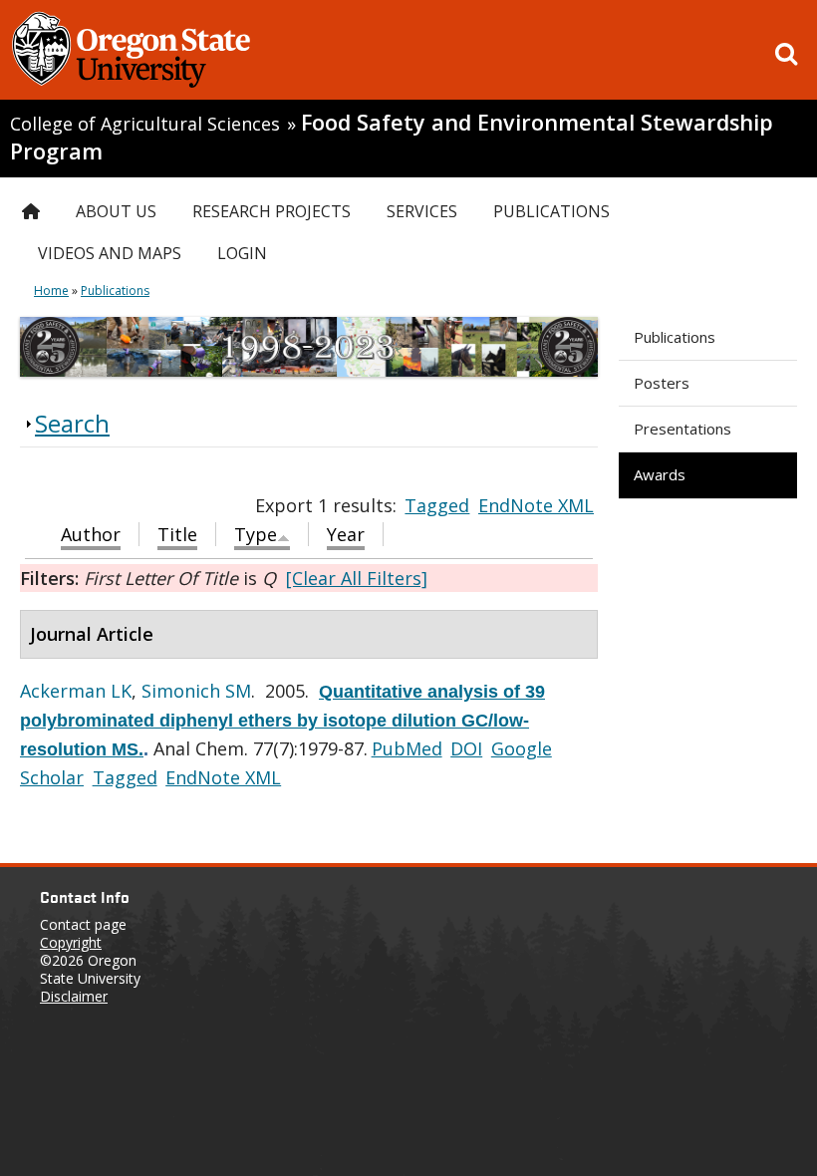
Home (51, 290)
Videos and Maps (109, 253)
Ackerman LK (76, 691)
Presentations (682, 429)
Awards (659, 474)
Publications (674, 337)
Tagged (437, 505)
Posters (661, 383)
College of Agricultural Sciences (145, 124)
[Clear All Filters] (356, 578)
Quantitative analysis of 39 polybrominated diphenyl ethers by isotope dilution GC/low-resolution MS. (282, 720)
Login (242, 253)
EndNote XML (536, 505)
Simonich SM (196, 691)
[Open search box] (786, 54)
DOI (466, 748)
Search (72, 423)
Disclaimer (74, 996)
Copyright (71, 942)
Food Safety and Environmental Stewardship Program (391, 136)
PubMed (407, 748)
